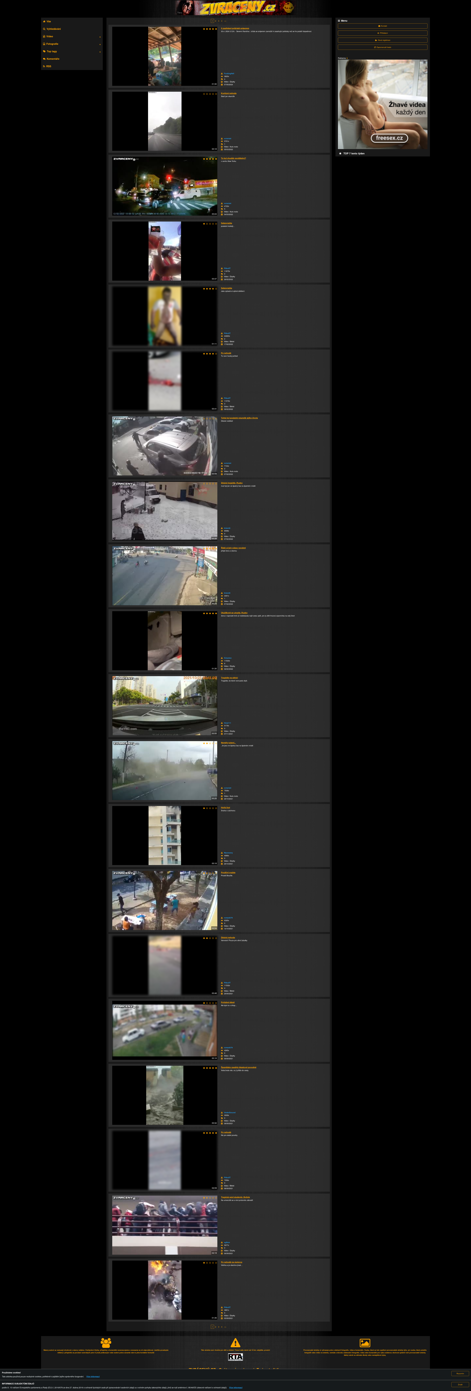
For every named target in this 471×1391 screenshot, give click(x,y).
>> (225, 21)
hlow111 (227, 723)
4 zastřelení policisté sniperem (235, 28)
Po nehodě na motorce (231, 1262)
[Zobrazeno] (222, 76)
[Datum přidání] (222, 84)
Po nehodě (226, 353)
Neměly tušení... (228, 742)
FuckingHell (229, 73)
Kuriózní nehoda (228, 93)
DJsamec (228, 658)
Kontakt (384, 26)
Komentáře (53, 58)
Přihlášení (384, 33)
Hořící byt (225, 807)
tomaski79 (228, 917)
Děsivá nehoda (228, 937)
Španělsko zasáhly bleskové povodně (238, 1067)
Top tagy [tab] (52, 51)
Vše (49, 21)
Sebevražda (226, 223)
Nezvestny (228, 852)
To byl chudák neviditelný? (233, 158)
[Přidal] (222, 73)
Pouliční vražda (228, 872)
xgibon (227, 1242)
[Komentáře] (222, 79)
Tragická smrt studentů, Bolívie (235, 1197)
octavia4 (227, 138)
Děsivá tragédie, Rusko (232, 482)
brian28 (227, 528)
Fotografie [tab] (52, 43)
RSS (48, 66)
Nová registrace (384, 40)
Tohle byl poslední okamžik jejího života (239, 417)
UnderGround (230, 1112)
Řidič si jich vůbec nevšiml (233, 547)
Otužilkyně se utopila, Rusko (234, 612)
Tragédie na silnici (229, 677)
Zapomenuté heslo (384, 47)
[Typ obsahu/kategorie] (221, 82)
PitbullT (227, 268)
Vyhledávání (54, 29)
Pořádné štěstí (228, 1002)
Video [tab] (49, 36)
